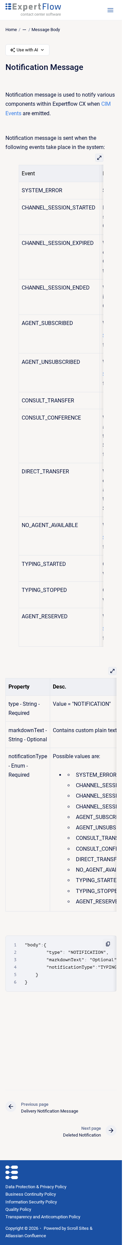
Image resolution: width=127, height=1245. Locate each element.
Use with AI (27, 49)
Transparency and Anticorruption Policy (42, 1216)
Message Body (45, 29)
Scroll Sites (78, 1228)
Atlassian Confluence (25, 1235)
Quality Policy (18, 1209)
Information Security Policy (31, 1201)
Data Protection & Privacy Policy (35, 1186)
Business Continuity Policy (30, 1194)
